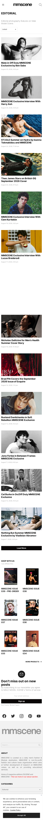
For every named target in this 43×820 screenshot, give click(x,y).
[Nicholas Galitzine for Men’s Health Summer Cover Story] (21, 326)
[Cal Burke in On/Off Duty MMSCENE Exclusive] (21, 480)
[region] (21, 807)
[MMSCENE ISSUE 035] (10, 638)
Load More (21, 548)
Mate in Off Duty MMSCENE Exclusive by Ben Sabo (16, 64)
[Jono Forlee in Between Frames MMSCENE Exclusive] (21, 441)
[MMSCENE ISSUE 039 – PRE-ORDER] (10, 576)
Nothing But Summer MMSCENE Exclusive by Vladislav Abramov (18, 534)
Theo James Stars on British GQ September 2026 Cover (18, 180)
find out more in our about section (24, 777)
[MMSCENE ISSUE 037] (10, 607)
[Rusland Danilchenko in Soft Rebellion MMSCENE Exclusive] (21, 403)
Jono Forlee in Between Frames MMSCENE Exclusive (18, 457)
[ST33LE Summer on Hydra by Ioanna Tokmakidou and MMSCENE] (21, 125)
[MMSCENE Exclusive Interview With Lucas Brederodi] (21, 241)
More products (32, 662)
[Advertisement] (21, 290)
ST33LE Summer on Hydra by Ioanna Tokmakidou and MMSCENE (21, 141)
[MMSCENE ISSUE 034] (32, 638)
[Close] (41, 795)
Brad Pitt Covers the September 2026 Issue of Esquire (18, 380)
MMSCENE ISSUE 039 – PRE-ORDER (10, 589)
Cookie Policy (15, 810)
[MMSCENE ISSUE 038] (32, 576)
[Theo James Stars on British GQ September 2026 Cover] (21, 164)
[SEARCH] (40, 4)
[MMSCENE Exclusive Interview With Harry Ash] (21, 87)
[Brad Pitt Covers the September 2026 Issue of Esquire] (21, 364)
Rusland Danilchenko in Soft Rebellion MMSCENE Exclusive (18, 418)
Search (39, 745)
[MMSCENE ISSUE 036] (32, 607)
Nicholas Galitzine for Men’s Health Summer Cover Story (20, 341)
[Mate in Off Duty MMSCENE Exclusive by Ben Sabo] (21, 48)
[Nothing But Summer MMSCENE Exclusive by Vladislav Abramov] (21, 518)
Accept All (21, 815)
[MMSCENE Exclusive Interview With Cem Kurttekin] (21, 203)
